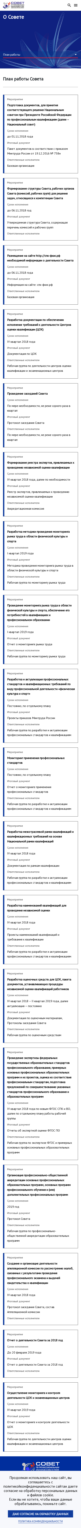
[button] (40, 54)
